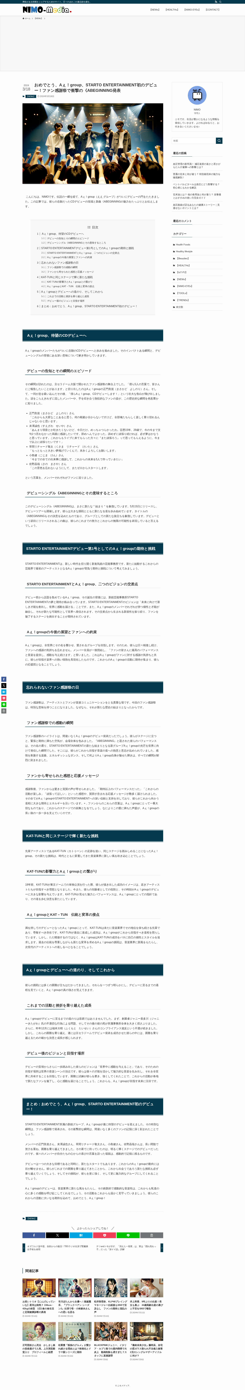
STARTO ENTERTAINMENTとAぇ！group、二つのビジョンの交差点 (83, 253)
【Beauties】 (183, 258)
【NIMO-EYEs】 (184, 286)
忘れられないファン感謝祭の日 (59, 262)
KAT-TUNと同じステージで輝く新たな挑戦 (67, 277)
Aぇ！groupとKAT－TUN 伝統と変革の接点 (70, 286)
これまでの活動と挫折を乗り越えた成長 (68, 296)
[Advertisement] (122, 45)
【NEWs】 (30, 96)
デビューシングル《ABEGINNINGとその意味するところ (76, 242)
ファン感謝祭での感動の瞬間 (62, 267)
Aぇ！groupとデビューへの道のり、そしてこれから (72, 291)
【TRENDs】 (183, 300)
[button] (33, 1235)
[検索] (220, 2)
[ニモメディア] (47, 9)
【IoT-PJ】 (182, 272)
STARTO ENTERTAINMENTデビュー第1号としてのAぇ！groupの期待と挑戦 (87, 248)
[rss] (216, 2)
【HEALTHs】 (183, 265)
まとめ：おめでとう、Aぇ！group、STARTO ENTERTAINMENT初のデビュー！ (89, 306)
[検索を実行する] (219, 141)
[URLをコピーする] (151, 1235)
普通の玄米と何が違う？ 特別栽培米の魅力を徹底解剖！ (196, 176)
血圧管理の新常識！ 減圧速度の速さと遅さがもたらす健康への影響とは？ (196, 166)
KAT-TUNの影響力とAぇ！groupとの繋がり (70, 281)
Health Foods (183, 244)
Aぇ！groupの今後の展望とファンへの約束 (69, 257)
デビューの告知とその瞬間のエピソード (68, 238)
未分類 (179, 307)
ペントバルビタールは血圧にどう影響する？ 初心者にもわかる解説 (196, 186)
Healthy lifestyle (184, 251)
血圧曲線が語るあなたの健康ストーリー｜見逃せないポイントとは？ (196, 206)
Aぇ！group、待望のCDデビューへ (62, 233)
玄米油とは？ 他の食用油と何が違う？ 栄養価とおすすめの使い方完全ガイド (197, 196)
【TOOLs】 (182, 293)
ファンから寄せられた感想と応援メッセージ (70, 271)
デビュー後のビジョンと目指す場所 (65, 300)
